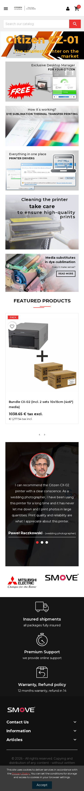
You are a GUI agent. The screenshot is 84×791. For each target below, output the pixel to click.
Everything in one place (27, 154)
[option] (42, 45)
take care (42, 206)
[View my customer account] (68, 8)
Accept (42, 785)
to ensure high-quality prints (46, 214)
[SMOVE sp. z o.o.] (62, 577)
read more (65, 273)
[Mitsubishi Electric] (22, 582)
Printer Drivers (21, 158)
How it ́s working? (42, 109)
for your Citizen (61, 69)
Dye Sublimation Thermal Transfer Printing (42, 114)
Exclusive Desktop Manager (53, 65)
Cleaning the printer (44, 199)
